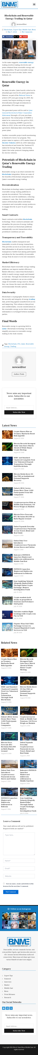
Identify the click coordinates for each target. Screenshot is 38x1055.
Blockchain (8, 30)
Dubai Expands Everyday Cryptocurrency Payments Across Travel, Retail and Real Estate (25, 529)
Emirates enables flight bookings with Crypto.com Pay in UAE (25, 613)
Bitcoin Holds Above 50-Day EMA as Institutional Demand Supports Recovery (24, 477)
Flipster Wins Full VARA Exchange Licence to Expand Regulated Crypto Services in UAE (24, 627)
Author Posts (19, 374)
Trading (13, 346)
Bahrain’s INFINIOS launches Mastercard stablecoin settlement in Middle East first (24, 558)
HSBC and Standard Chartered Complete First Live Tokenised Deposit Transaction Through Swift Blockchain (24, 462)
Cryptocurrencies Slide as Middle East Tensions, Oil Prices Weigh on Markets (24, 504)
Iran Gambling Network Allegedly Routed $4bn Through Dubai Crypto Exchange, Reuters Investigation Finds (23, 585)
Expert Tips (17, 30)
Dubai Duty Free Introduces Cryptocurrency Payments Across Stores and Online (25, 544)
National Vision (24, 95)
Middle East (26, 30)
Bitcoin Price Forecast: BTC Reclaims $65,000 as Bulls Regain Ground (24, 516)
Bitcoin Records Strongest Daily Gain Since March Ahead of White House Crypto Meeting (24, 446)
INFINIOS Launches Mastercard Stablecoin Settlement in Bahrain (23, 571)
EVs (19, 344)
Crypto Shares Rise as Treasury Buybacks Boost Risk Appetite (24, 433)
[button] (34, 4)
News (34, 30)
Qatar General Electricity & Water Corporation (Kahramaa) (17, 112)
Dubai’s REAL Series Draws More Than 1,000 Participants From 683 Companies (23, 491)
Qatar (23, 344)
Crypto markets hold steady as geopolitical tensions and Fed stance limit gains (24, 600)
